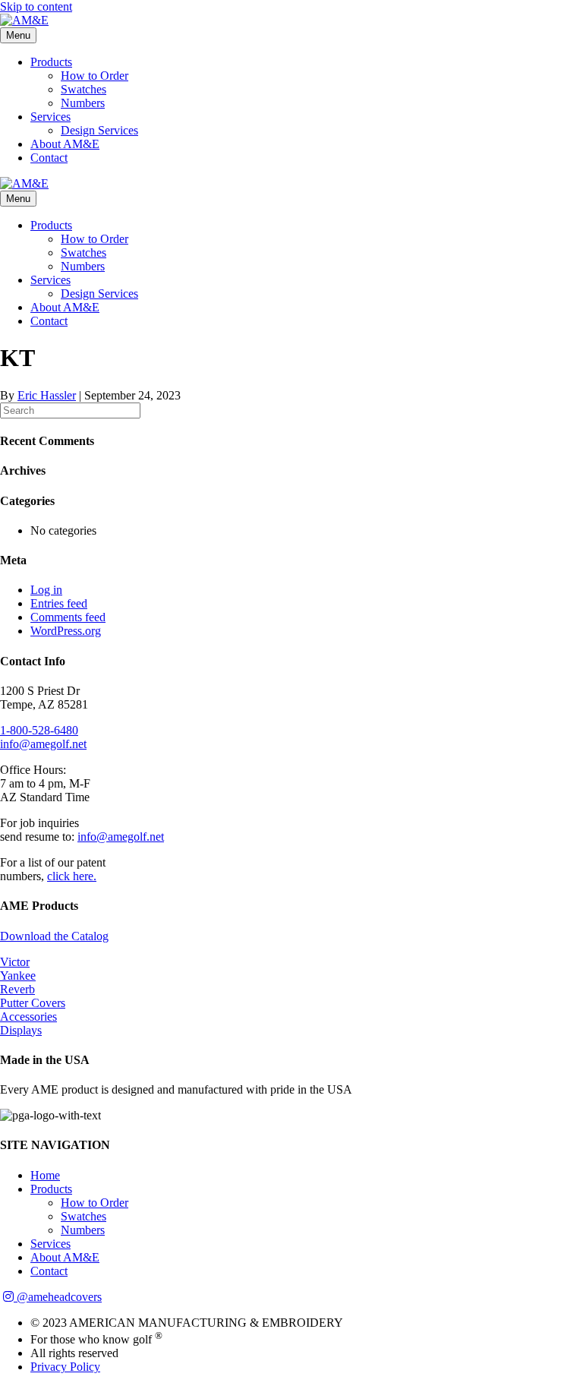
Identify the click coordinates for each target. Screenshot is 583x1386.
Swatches (83, 89)
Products (51, 61)
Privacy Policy (65, 1366)
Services (50, 116)
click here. (71, 876)
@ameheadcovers (58, 1296)
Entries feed (58, 603)
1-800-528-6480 (39, 730)
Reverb (17, 989)
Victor (15, 961)
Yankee (18, 975)
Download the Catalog (54, 936)
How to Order (94, 75)
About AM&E (64, 143)
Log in (46, 589)
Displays (21, 1030)
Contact (49, 157)
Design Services (99, 130)
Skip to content (36, 6)
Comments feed (68, 617)
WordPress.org (65, 630)
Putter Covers (32, 1002)
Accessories (28, 1016)
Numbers (83, 102)
